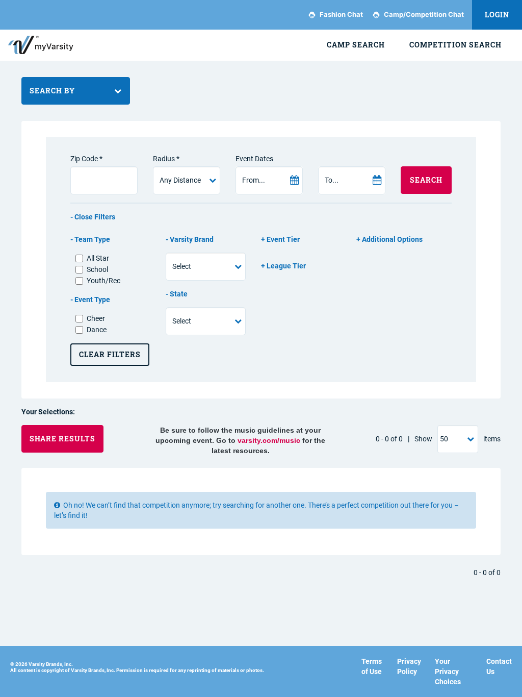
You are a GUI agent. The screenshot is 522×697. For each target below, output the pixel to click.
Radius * (166, 159)
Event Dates (254, 159)
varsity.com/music (269, 440)
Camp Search (356, 44)
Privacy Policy (409, 666)
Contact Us (499, 666)
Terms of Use (371, 666)
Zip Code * (86, 159)
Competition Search (455, 44)
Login (497, 14)
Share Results (62, 438)
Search (426, 180)
